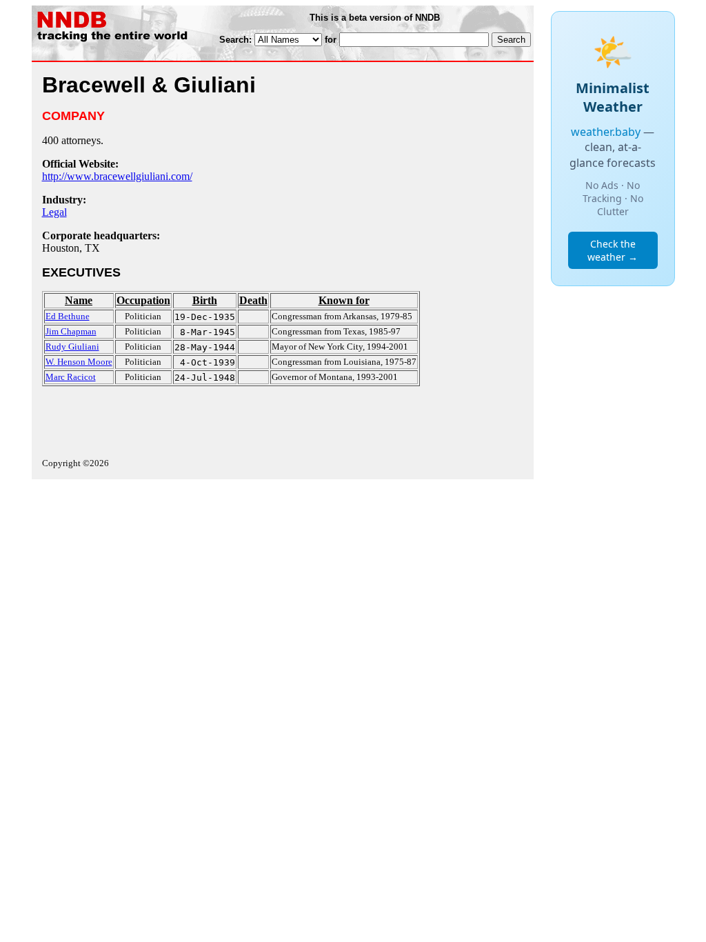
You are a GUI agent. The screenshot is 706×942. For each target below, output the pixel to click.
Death (253, 300)
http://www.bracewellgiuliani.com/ (117, 176)
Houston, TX (71, 248)
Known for (344, 300)
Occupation (143, 300)
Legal (54, 212)
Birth (204, 300)
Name (78, 300)
